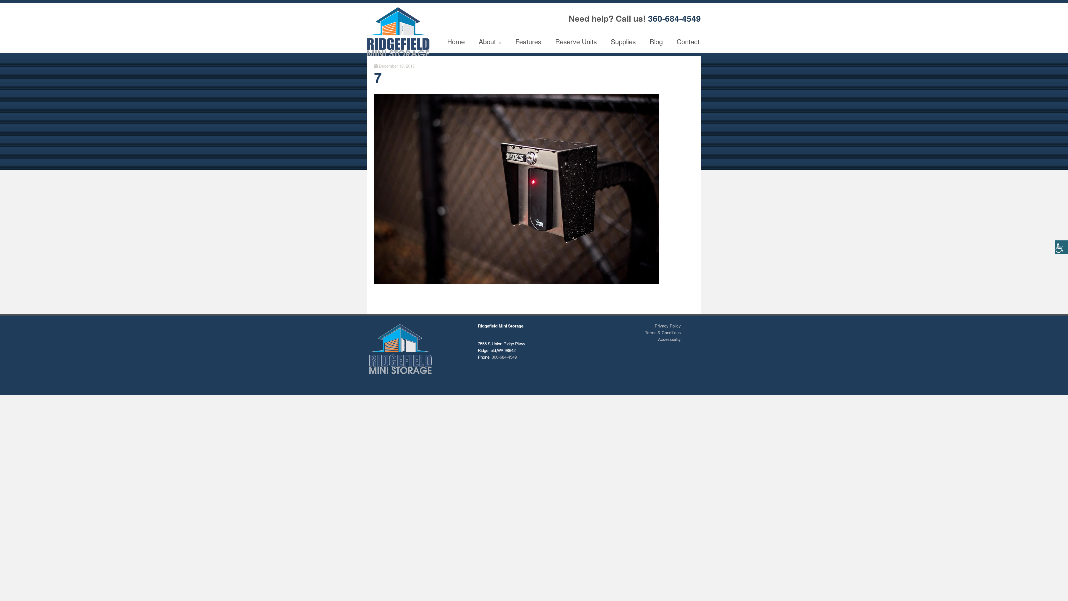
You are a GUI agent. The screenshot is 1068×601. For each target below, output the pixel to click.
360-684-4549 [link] (674, 18)
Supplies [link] (623, 41)
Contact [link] (688, 41)
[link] (1061, 247)
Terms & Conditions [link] (663, 332)
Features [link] (528, 41)
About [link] (487, 41)
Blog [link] (656, 41)
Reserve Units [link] (576, 41)
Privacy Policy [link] (668, 326)
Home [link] (456, 41)
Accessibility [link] (669, 339)
